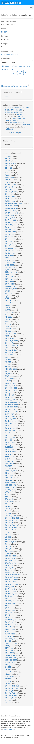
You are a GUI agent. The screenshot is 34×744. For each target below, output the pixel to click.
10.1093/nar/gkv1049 (9, 729)
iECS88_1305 (10, 239)
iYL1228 (8, 300)
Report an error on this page (14, 85)
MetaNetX (14, 133)
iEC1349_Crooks (11, 340)
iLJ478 (7, 310)
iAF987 (8, 305)
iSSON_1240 (10, 284)
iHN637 (4, 32)
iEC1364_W (9, 343)
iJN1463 (8, 359)
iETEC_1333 (10, 260)
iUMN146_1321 (11, 286)
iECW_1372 (9, 255)
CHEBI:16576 (9, 110)
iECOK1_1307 (10, 231)
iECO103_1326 (11, 224)
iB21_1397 (9, 179)
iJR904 (8, 298)
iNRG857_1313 (11, 267)
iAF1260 (8, 158)
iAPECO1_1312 (11, 163)
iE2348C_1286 (11, 184)
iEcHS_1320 (10, 215)
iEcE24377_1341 (11, 208)
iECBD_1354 (10, 196)
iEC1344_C (9, 352)
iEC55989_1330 (11, 189)
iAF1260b (9, 317)
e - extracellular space (9, 54)
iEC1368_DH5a (11, 350)
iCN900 (8, 357)
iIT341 (7, 172)
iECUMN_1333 (11, 253)
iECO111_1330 (11, 227)
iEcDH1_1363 (10, 201)
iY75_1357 (9, 312)
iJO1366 (8, 156)
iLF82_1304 (9, 265)
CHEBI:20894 (18, 110)
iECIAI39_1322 (11, 220)
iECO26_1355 (10, 229)
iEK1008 (8, 331)
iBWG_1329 (9, 177)
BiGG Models (11, 2)
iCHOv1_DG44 (11, 333)
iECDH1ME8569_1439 (13, 203)
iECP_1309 (9, 236)
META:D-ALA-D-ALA (17, 122)
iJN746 (8, 170)
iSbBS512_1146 (11, 272)
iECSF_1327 (10, 246)
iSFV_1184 (9, 279)
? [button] (28, 85)
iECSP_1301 (10, 250)
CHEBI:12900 (14, 108)
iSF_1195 (9, 168)
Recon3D (8, 328)
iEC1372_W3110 (11, 345)
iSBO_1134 (9, 274)
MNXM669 (26, 125)
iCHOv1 (8, 319)
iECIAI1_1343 (10, 217)
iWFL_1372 (9, 293)
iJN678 (8, 307)
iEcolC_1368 (10, 234)
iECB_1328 (9, 194)
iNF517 (8, 321)
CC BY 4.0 (22, 133)
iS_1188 (8, 269)
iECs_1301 (9, 241)
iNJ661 (8, 175)
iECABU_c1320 (11, 191)
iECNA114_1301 (11, 222)
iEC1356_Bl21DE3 (12, 338)
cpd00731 (20, 116)
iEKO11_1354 (10, 258)
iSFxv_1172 (9, 281)
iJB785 (7, 326)
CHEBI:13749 (24, 108)
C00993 (19, 114)
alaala (7, 96)
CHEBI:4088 (9, 112)
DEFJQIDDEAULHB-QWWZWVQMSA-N (15, 119)
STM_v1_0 (9, 303)
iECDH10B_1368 (11, 206)
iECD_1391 (9, 198)
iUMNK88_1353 (11, 288)
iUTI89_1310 (10, 291)
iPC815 (8, 165)
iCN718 (8, 347)
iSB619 (8, 161)
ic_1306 (8, 182)
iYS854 (8, 336)
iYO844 (8, 314)
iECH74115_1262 (12, 213)
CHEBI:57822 (18, 112)
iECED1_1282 (10, 210)
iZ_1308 (8, 295)
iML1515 (8, 324)
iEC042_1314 (10, 187)
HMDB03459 (9, 129)
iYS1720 (8, 362)
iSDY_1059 (9, 276)
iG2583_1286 (10, 262)
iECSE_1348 (10, 243)
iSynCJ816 (9, 355)
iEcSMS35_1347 (11, 248)
